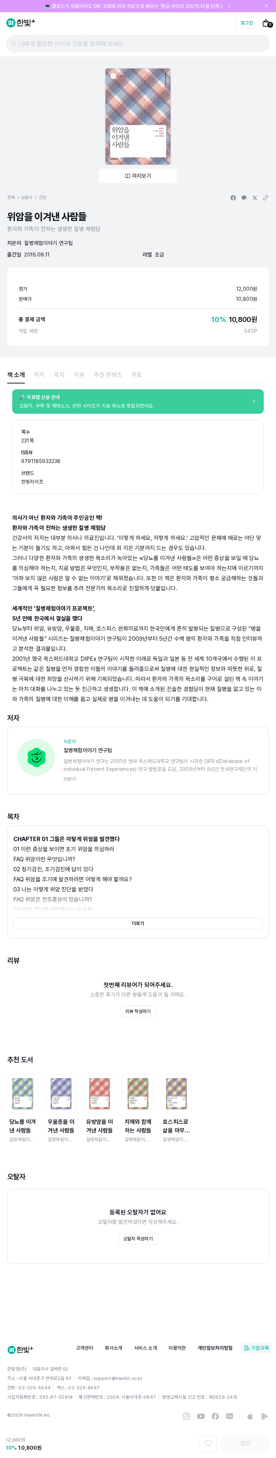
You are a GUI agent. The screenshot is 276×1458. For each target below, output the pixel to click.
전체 (11, 197)
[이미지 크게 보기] (138, 116)
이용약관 (177, 1348)
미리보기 (141, 176)
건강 (42, 197)
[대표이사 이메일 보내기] (65, 1369)
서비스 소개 (145, 1348)
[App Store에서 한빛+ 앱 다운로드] (250, 1416)
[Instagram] (186, 1416)
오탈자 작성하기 (138, 1238)
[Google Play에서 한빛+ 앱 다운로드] (264, 1416)
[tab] (16, 374)
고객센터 (84, 1348)
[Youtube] (201, 1416)
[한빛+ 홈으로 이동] (21, 23)
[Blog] (229, 1416)
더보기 (138, 923)
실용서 (26, 197)
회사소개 (114, 1348)
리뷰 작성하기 (138, 1011)
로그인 (247, 23)
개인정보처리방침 (215, 1348)
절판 (245, 1443)
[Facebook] (215, 1416)
